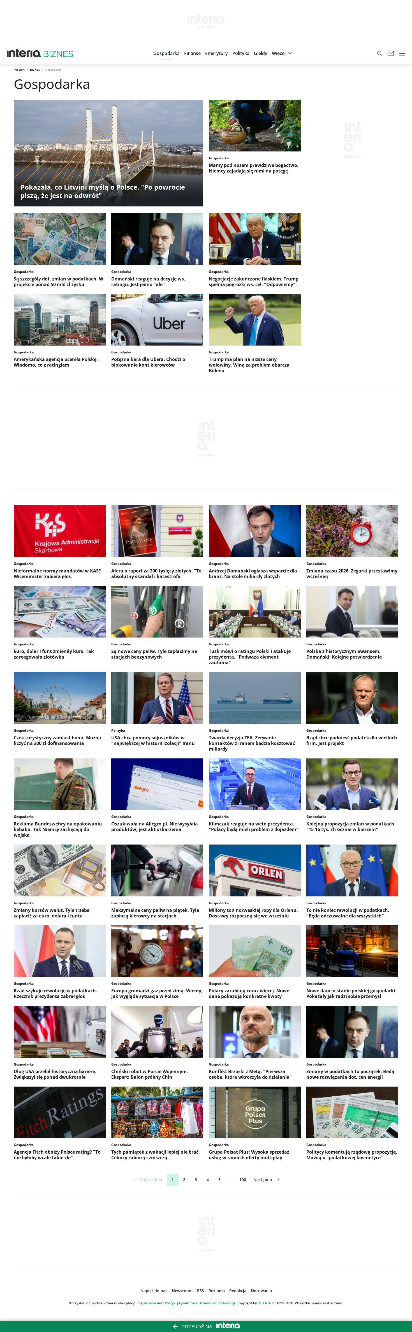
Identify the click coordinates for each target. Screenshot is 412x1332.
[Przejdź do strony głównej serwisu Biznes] (58, 53)
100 (242, 1179)
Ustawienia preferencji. (217, 1303)
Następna (262, 1179)
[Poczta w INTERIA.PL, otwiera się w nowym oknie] (390, 53)
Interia (19, 70)
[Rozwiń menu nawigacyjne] (402, 53)
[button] (261, 53)
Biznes (35, 70)
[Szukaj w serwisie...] (379, 53)
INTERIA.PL (267, 1303)
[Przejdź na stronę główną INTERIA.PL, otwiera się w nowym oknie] (24, 53)
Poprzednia (151, 1179)
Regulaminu (146, 1303)
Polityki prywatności (181, 1303)
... (231, 1179)
